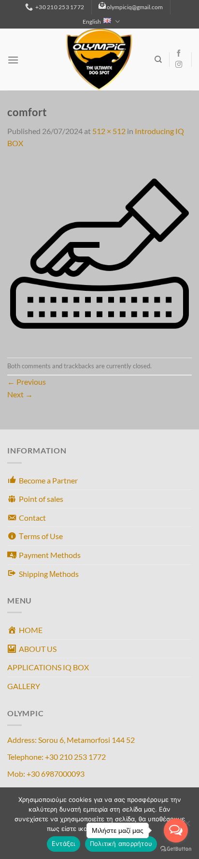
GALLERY (23, 686)
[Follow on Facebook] (178, 54)
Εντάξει (63, 843)
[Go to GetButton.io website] (175, 849)
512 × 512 (109, 131)
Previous (26, 381)
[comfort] (99, 252)
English (92, 21)
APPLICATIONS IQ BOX (48, 667)
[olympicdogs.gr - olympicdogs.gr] (99, 59)
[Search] (158, 59)
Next (20, 394)
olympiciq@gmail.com (135, 7)
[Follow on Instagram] (178, 65)
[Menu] (13, 60)
